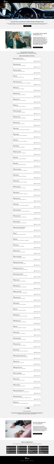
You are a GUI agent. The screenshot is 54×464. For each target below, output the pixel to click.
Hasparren (40, 451)
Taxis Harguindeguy (17, 110)
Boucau (29, 449)
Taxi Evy (15, 75)
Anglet (29, 446)
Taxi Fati (15, 326)
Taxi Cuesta (16, 204)
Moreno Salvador (17, 186)
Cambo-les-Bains (30, 451)
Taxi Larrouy (16, 244)
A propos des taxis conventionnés (37, 47)
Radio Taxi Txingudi (17, 291)
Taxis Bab (16, 157)
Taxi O (15, 233)
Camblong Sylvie (17, 116)
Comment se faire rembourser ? (37, 433)
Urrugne (18, 449)
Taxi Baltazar (16, 145)
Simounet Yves (17, 99)
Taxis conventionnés (9, 19)
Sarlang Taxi (16, 402)
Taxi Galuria (16, 128)
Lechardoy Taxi (17, 122)
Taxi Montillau (16, 349)
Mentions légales (27, 460)
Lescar (7, 449)
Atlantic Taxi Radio (17, 151)
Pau (7, 446)
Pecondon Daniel (17, 215)
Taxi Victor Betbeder (17, 256)
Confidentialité (22, 460)
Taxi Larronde (16, 332)
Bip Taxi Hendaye (17, 297)
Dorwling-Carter (17, 93)
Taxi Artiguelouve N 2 (18, 81)
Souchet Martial (17, 221)
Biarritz (40, 446)
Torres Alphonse (17, 384)
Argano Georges (17, 198)
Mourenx (40, 449)
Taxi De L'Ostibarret (17, 70)
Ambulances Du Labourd (18, 262)
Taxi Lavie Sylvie (17, 343)
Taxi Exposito (16, 180)
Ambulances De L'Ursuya (18, 268)
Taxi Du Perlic (16, 378)
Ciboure (18, 451)
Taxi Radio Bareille (17, 338)
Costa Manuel (16, 303)
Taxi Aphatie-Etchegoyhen (19, 390)
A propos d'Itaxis (31, 460)
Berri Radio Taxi (17, 285)
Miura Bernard (16, 314)
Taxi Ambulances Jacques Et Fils (20, 355)
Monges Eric (16, 87)
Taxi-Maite (16, 163)
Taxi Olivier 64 (16, 192)
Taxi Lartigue (16, 134)
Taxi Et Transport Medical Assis (19, 227)
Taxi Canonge (16, 361)
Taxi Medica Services (18, 396)
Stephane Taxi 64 (17, 320)
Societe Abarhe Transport (18, 58)
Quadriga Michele (17, 64)
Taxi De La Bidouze (17, 169)
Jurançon (8, 451)
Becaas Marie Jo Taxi (18, 367)
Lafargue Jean (16, 279)
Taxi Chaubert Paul (17, 209)
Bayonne (18, 446)
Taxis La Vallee (17, 250)
